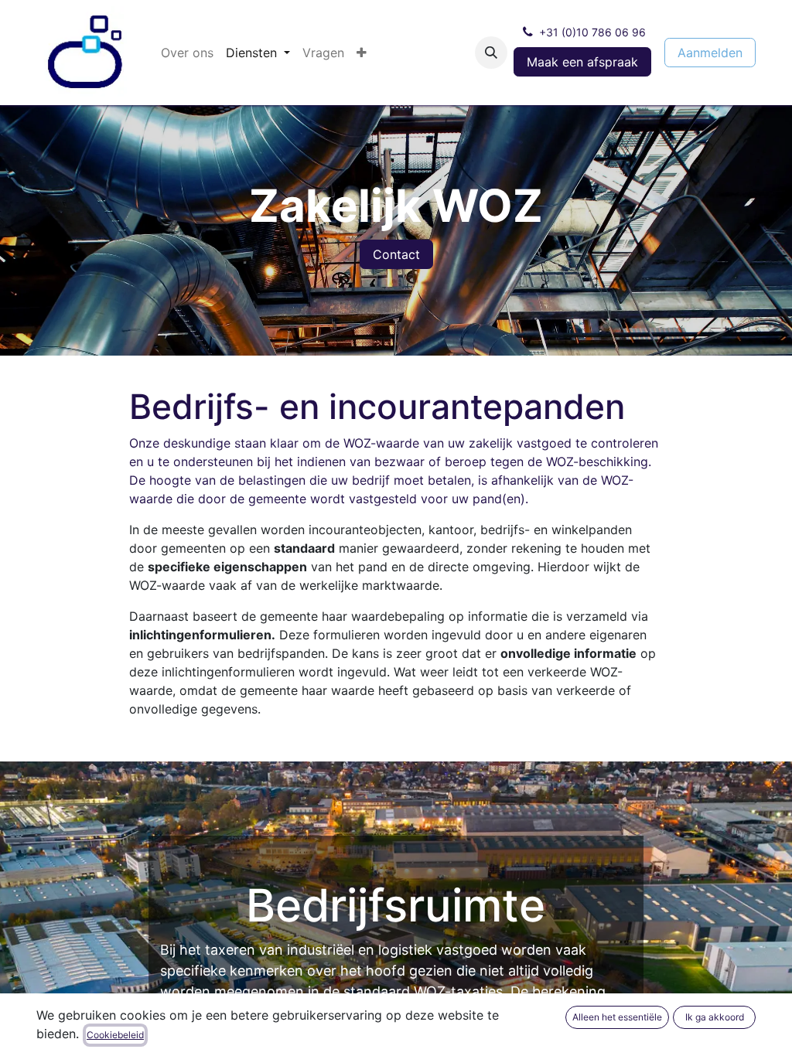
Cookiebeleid (115, 1035)
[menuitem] (187, 52)
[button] (491, 52)
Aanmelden (710, 52)
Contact (396, 254)
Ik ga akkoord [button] (714, 1017)
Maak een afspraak (582, 62)
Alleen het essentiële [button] (617, 1017)
